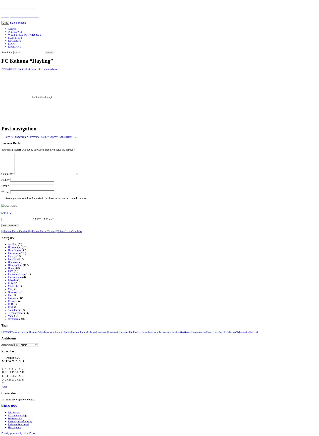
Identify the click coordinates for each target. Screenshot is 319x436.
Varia (10, 316)
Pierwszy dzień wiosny (20, 421)
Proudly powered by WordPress (18, 433)
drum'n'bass (38, 332)
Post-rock (13, 298)
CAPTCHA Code (42, 219)
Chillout (72, 332)
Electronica (19, 69)
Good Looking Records (216, 332)
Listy (10, 283)
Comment (7, 173)
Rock (11, 307)
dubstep (151, 332)
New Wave (14, 292)
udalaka (54, 69)
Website (5, 192)
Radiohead (253, 332)
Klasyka (12, 280)
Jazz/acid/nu (14, 277)
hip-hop (29, 332)
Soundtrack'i (14, 310)
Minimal (12, 286)
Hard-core (13, 262)
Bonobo (242, 332)
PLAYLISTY (15, 37)
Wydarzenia (14, 319)
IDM (10, 271)
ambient (103, 332)
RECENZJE (14, 40)
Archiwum (7, 344)
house (47, 332)
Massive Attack (197, 332)
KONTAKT (14, 46)
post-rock (80, 332)
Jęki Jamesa (14, 412)
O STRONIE (15, 31)
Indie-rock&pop (16, 274)
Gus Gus (184, 332)
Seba (247, 332)
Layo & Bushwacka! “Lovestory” (20, 136)
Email (5, 185)
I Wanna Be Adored (18, 424)
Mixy (11, 289)
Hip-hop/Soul (15, 265)
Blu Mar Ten (234, 332)
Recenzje (13, 301)
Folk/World (14, 259)
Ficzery (12, 256)
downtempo (19, 331)
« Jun (4, 386)
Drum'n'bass (14, 250)
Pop (10, 295)
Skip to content (18, 22)
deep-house (142, 332)
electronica (30, 69)
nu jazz (114, 332)
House (11, 268)
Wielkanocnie (15, 418)
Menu (5, 23)
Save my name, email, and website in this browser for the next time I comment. (46, 198)
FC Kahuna (44, 69)
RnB (10, 304)
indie (227, 332)
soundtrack (168, 332)
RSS (14, 406)
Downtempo (14, 247)
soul (205, 332)
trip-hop (64, 332)
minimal (176, 332)
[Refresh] (6, 213)
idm (109, 332)
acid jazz (159, 332)
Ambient (12, 244)
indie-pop (89, 332)
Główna (12, 28)
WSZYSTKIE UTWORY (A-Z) (25, 34)
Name (5, 179)
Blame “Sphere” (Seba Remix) (58, 136)
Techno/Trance (16, 313)
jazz (189, 332)
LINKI (11, 43)
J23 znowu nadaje (17, 415)
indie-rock (55, 332)
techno (97, 332)
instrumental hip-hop (127, 332)
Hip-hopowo (14, 427)
